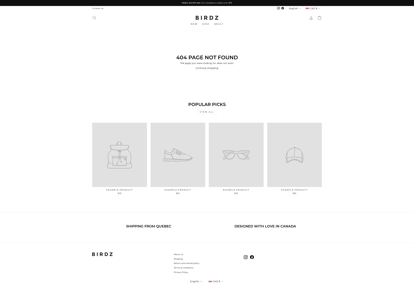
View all (207, 112)
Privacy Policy (181, 272)
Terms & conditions (183, 268)
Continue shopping (207, 68)
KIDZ (205, 24)
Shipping (178, 259)
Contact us (98, 8)
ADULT (218, 24)
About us (178, 254)
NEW (194, 24)
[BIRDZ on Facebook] (252, 257)
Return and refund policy (186, 263)
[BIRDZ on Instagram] (246, 257)
